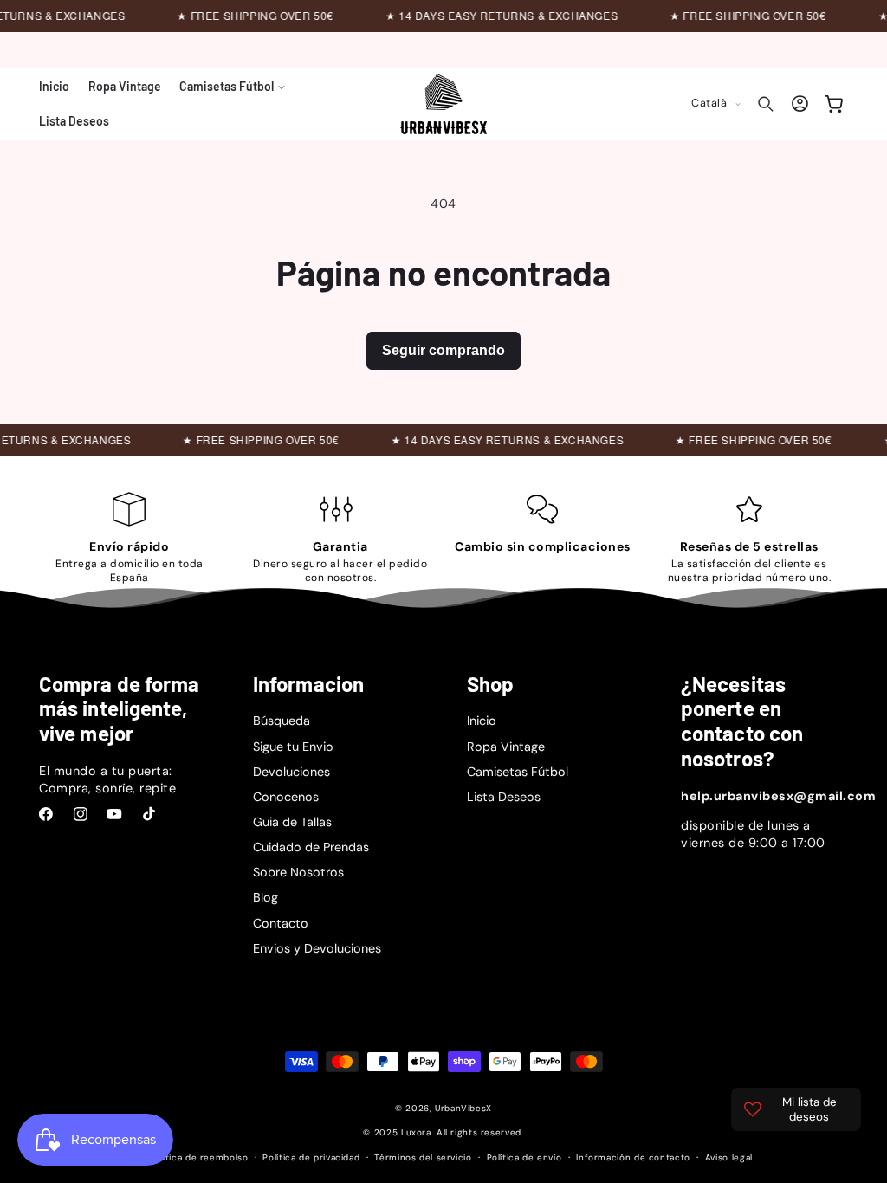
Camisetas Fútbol (517, 771)
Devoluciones (291, 771)
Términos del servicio (422, 1157)
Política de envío (524, 1157)
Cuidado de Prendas (311, 847)
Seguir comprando (443, 350)
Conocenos (286, 797)
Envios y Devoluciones (317, 948)
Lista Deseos (504, 797)
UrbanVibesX (463, 1108)
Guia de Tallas (292, 822)
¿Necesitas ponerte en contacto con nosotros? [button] (742, 721)
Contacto (280, 923)
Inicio (481, 720)
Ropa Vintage (506, 746)
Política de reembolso (198, 1157)
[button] (232, 86)
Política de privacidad (310, 1157)
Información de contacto (633, 1157)
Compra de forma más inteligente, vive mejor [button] (119, 709)
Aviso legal (729, 1157)
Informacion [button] (308, 684)
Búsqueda (281, 720)
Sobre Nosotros (298, 872)
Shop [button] (490, 684)
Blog (265, 897)
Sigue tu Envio (293, 746)
